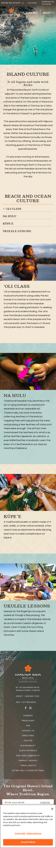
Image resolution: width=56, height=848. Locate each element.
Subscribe (45, 802)
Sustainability (28, 746)
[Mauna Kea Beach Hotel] (11, 12)
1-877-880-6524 (28, 702)
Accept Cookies (28, 842)
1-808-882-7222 (31, 696)
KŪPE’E (8, 223)
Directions (28, 736)
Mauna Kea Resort (11, 3)
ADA (28, 726)
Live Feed (32, 3)
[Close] (52, 808)
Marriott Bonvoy (28, 761)
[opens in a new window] (25, 708)
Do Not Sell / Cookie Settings (28, 833)
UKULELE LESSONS (17, 231)
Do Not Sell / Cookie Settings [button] (28, 770)
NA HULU (9, 216)
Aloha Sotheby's (28, 751)
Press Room (28, 721)
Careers (28, 716)
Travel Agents (28, 766)
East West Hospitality (28, 756)
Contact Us (28, 731)
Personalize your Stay (48, 3)
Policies (28, 741)
